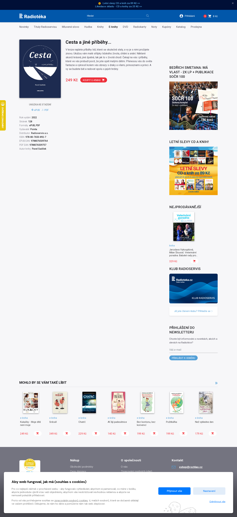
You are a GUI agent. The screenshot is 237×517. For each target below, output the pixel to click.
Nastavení (209, 491)
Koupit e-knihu (92, 80)
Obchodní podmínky (81, 466)
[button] (189, 16)
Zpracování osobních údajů (136, 471)
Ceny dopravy (78, 471)
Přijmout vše (174, 491)
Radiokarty (139, 26)
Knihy (100, 26)
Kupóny (166, 26)
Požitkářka (171, 422)
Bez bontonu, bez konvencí (146, 423)
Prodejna (196, 26)
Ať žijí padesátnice (117, 422)
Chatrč (82, 422)
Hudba (88, 26)
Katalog (181, 26)
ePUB (37, 110)
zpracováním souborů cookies (71, 500)
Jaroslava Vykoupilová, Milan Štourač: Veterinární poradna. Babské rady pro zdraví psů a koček (182, 254)
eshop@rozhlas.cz (190, 467)
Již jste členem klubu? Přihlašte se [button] (192, 311)
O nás (124, 466)
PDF (46, 110)
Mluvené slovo (70, 26)
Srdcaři (53, 422)
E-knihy (113, 26)
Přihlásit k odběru (183, 358)
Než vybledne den (204, 422)
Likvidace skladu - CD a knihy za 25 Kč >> (118, 6)
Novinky (24, 26)
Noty (154, 26)
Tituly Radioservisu (45, 26)
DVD (125, 26)
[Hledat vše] (147, 16)
